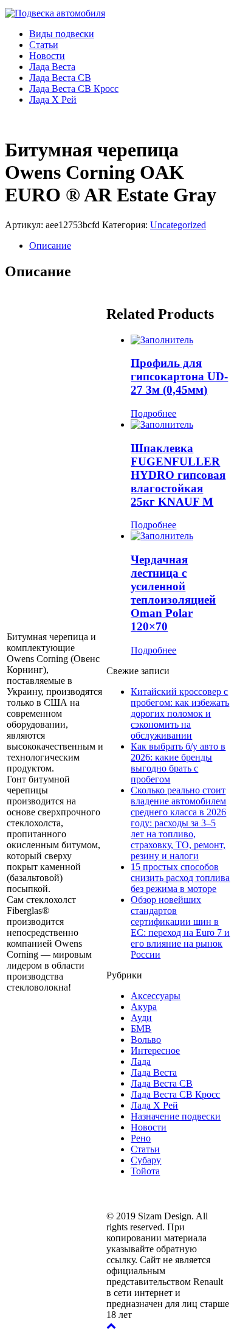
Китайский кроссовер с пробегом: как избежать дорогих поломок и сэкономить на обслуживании (180, 713)
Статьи (43, 45)
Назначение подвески (176, 1116)
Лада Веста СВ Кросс (73, 88)
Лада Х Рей (53, 99)
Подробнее (153, 413)
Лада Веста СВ (60, 77)
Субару (146, 1160)
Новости (47, 56)
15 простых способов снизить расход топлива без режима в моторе (180, 878)
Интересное (155, 1050)
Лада (141, 1061)
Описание (50, 245)
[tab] (130, 245)
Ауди (141, 1017)
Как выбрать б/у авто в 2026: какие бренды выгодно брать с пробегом (178, 762)
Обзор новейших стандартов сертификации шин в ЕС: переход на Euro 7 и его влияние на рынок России (180, 927)
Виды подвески (61, 34)
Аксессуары (155, 996)
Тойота (145, 1171)
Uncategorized (178, 225)
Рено (141, 1138)
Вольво (146, 1039)
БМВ (141, 1028)
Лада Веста (52, 66)
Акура (144, 1007)
